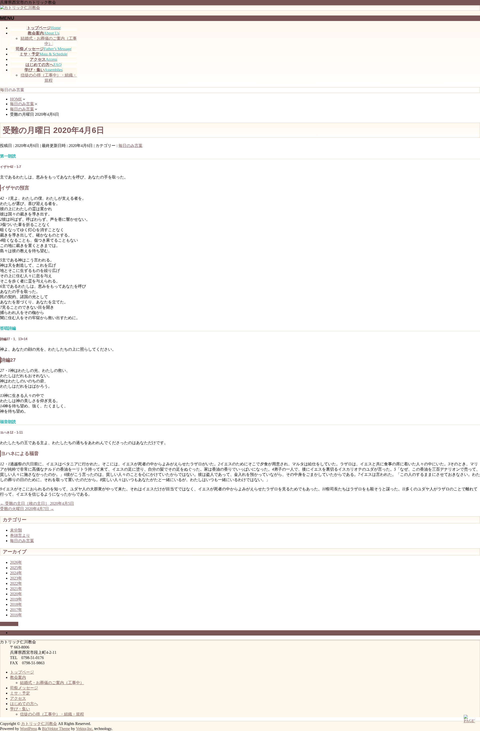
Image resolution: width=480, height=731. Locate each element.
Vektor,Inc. (84, 729)
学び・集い (20, 709)
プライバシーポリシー (30, 633)
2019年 (16, 599)
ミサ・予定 (20, 693)
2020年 (16, 594)
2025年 (16, 568)
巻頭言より (20, 535)
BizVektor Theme (56, 729)
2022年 (16, 583)
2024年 (16, 573)
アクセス (18, 698)
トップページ (22, 672)
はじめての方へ (24, 704)
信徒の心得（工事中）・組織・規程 (52, 714)
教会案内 (18, 677)
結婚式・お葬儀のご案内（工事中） (52, 683)
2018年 (16, 604)
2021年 (16, 589)
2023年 (16, 578)
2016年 (16, 615)
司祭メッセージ (24, 688)
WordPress (28, 729)
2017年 (16, 610)
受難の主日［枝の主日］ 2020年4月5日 (37, 503)
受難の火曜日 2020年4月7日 (27, 509)
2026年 (16, 562)
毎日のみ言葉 (130, 145)
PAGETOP (9, 624)
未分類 (16, 530)
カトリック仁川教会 (39, 724)
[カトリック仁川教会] (20, 7)
